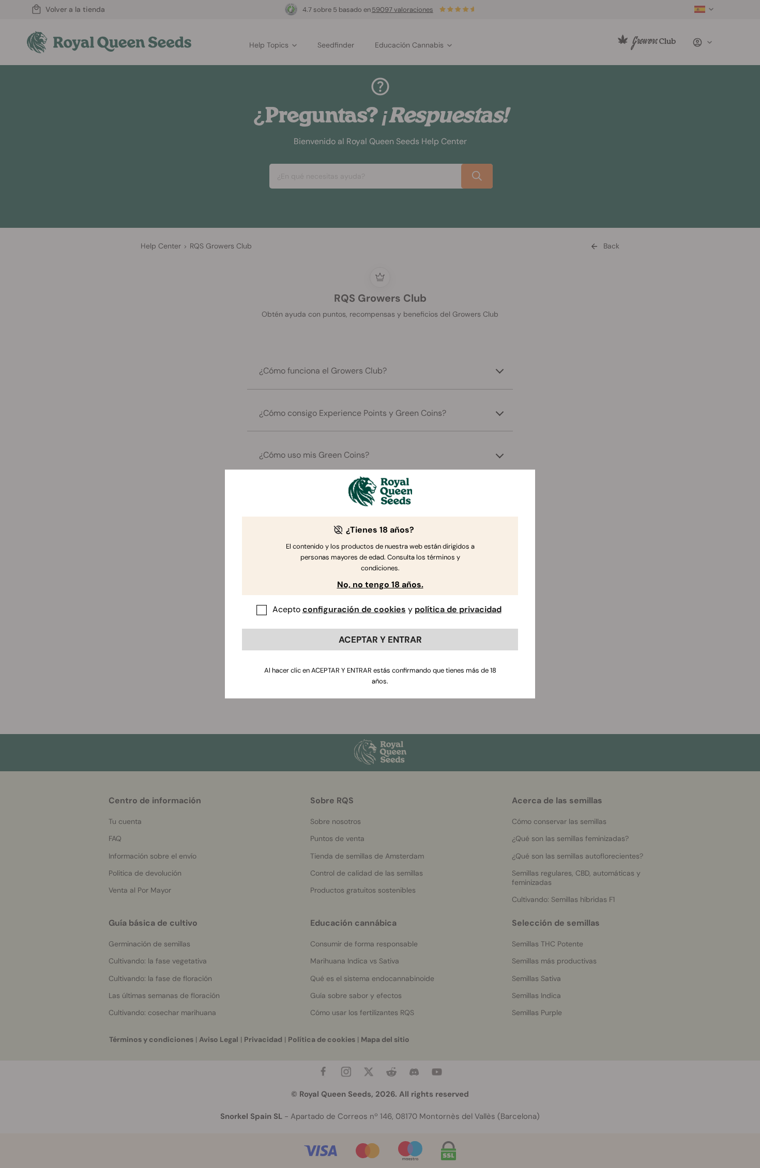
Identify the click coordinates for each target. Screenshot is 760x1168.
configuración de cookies (354, 609)
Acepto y (386, 609)
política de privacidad (458, 609)
